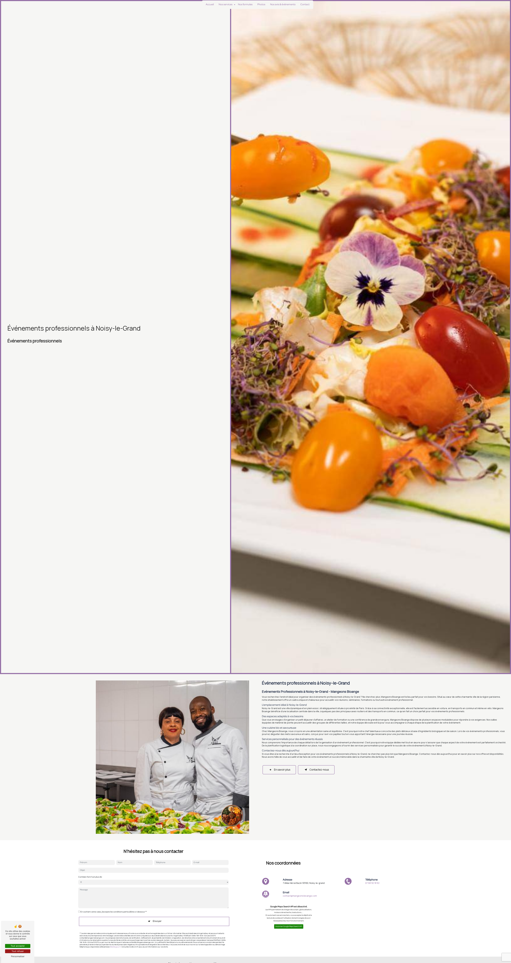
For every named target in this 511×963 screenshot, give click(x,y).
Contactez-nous (319, 769)
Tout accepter (18, 946)
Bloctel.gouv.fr (115, 947)
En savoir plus (282, 769)
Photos (261, 4)
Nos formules (245, 4)
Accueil (210, 4)
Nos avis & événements (283, 4)
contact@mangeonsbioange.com (300, 895)
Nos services (225, 4)
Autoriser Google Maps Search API (288, 927)
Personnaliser (17, 956)
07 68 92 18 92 (372, 883)
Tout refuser (18, 951)
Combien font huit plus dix (90, 877)
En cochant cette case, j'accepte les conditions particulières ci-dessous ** (113, 912)
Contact (305, 4)
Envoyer (157, 921)
